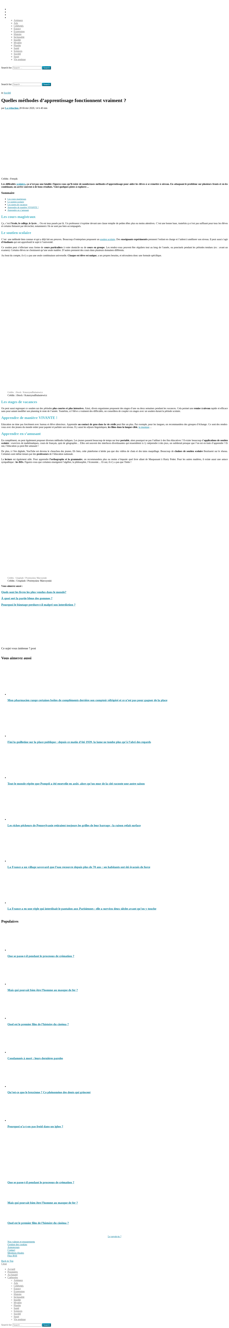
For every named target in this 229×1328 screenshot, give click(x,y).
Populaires (12, 12)
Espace (17, 28)
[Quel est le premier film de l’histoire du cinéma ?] (117, 1007)
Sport (16, 56)
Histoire (17, 34)
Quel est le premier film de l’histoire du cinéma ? (38, 1024)
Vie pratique (20, 59)
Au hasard (12, 14)
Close (4, 1263)
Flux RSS (12, 1255)
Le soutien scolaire (15, 202)
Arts (16, 23)
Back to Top (7, 1261)
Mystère (18, 42)
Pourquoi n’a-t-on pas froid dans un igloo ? (35, 1126)
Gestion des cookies (17, 1244)
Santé (16, 48)
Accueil (11, 9)
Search (46, 68)
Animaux (18, 20)
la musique (144, 427)
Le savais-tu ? (114, 1236)
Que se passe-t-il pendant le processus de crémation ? (40, 956)
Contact (11, 1250)
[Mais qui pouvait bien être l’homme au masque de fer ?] (117, 973)
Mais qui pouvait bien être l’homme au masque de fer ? (42, 990)
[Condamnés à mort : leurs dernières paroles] (117, 1041)
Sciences (18, 51)
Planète (17, 45)
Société (17, 54)
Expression (19, 31)
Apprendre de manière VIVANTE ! (23, 207)
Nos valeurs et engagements (21, 1241)
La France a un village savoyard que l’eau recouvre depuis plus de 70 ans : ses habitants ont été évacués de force (78, 867)
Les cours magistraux (16, 199)
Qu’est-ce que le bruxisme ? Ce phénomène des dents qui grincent (49, 1092)
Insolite (17, 40)
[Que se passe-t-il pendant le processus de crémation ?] (117, 939)
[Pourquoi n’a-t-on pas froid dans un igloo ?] (117, 1109)
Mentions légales (15, 1253)
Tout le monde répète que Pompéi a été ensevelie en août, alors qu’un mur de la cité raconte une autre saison (76, 783)
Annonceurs (13, 1247)
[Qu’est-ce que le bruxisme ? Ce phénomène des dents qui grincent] (117, 1075)
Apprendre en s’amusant (18, 210)
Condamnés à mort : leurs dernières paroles (35, 1058)
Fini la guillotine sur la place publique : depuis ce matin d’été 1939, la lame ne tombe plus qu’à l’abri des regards (79, 742)
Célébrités (19, 26)
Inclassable (19, 37)
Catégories (12, 17)
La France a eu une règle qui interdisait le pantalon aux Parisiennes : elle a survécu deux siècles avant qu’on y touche (81, 908)
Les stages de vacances (17, 204)
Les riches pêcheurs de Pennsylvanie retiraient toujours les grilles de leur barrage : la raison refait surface (74, 825)
